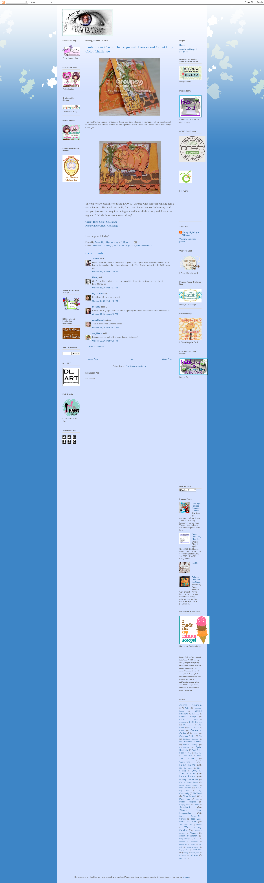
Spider (196, 805)
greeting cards (192, 847)
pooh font (197, 850)
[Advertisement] (74, 236)
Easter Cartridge (190, 744)
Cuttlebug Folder (186, 736)
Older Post (167, 359)
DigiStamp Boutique (190, 739)
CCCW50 (182, 722)
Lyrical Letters (187, 776)
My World (197, 793)
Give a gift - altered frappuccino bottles (196, 507)
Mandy (95, 277)
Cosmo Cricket (193, 728)
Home (130, 359)
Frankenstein (187, 756)
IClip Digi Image (185, 768)
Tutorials (199, 824)
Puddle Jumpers (187, 802)
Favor (190, 753)
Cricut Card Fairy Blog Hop (196, 536)
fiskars (193, 844)
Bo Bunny (195, 714)
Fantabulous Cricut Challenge (101, 225)
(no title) (195, 563)
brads (196, 839)
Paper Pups (184, 799)
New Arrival (189, 796)
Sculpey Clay (184, 805)
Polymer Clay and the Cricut (196, 579)
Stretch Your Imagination (124, 245)
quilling (185, 853)
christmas (194, 841)
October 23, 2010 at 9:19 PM (105, 341)
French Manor (98, 245)
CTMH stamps (188, 725)
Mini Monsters (185, 788)
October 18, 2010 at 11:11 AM (105, 272)
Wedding (194, 833)
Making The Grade (188, 779)
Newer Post (93, 359)
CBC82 (182, 719)
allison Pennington (188, 836)
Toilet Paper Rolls (185, 824)
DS (200, 736)
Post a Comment (96, 346)
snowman (182, 855)
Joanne (95, 258)
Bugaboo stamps (187, 717)
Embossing (184, 747)
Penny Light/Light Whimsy (190, 233)
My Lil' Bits (97, 293)
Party (197, 799)
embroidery (183, 844)
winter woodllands (144, 245)
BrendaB (96, 307)
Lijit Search (90, 378)
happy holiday (184, 850)
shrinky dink (195, 853)
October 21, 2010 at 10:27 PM (105, 327)
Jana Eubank (98, 320)
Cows (181, 731)
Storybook (184, 807)
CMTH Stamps (195, 722)
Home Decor (187, 765)
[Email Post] (135, 242)
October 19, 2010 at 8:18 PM (105, 314)
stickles (194, 855)
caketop (182, 841)
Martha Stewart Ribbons (188, 785)
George (109, 245)
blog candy (184, 839)
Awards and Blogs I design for (188, 50)
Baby (187, 708)
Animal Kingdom (190, 705)
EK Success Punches (190, 742)
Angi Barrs (97, 333)
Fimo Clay (198, 753)
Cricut (195, 733)
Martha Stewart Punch (188, 782)
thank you (182, 858)
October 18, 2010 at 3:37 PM (105, 288)
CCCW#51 (194, 719)
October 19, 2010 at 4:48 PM (105, 301)
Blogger (186, 877)
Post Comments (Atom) (135, 366)
